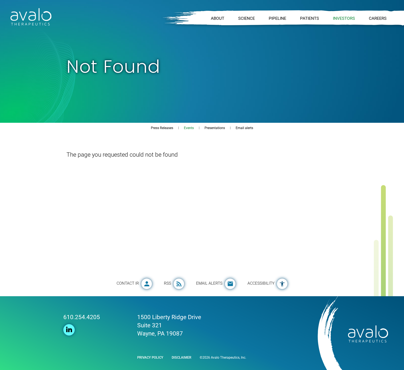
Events (189, 128)
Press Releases (162, 128)
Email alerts (244, 128)
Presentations (215, 128)
